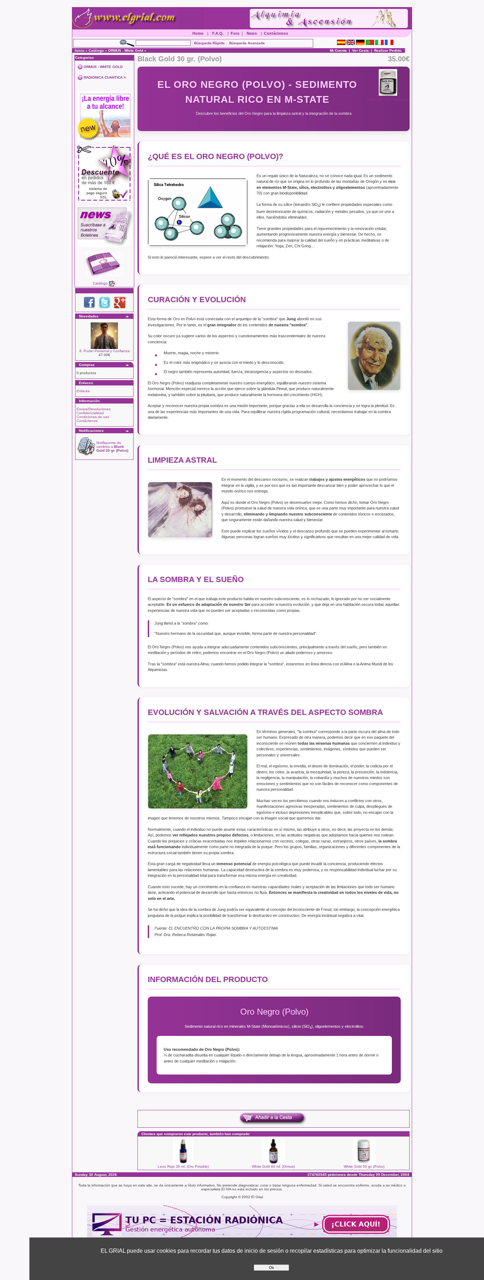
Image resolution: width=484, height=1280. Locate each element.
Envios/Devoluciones (94, 409)
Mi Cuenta (338, 50)
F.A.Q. (218, 33)
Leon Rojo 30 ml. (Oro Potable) (183, 1166)
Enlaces (83, 391)
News (252, 33)
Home (197, 33)
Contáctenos (276, 33)
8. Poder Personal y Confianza (104, 351)
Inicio (79, 50)
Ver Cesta (360, 50)
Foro (235, 33)
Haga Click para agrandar (388, 99)
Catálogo (96, 50)
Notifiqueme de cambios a (112, 446)
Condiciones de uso (93, 417)
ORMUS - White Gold (125, 50)
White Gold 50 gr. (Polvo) (364, 1166)
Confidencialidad (90, 413)
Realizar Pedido (387, 50)
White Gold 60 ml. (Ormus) (273, 1166)
